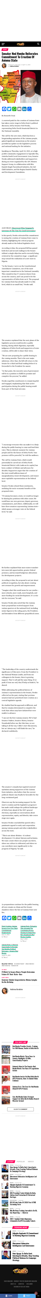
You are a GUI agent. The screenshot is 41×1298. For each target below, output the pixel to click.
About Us (13, 1284)
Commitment (19, 964)
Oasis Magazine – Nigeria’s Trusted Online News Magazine (20, 1281)
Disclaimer (29, 1284)
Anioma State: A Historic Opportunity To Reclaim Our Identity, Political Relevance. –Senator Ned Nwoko (10, 949)
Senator (15, 965)
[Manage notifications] (36, 1293)
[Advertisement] (20, 20)
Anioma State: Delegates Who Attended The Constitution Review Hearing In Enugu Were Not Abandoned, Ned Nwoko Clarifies (28, 931)
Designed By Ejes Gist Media (21, 1287)
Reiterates (6, 965)
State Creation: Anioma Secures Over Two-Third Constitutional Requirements (10, 929)
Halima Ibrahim (14, 66)
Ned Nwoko (30, 964)
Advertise (21, 1284)
